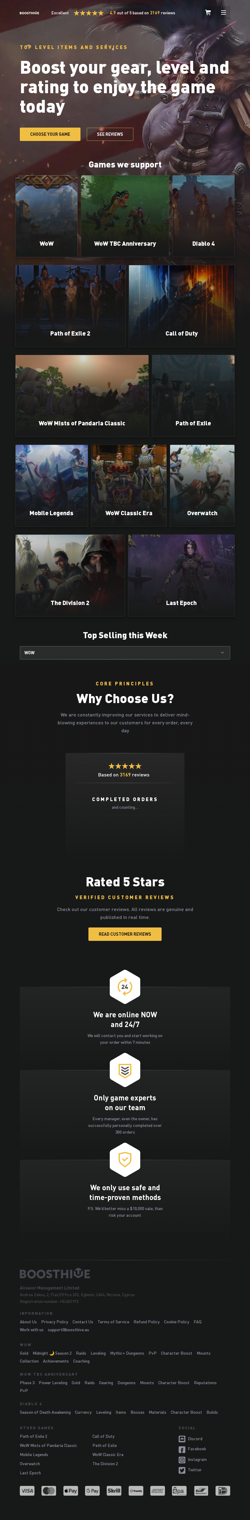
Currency (83, 1412)
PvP (152, 1353)
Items (121, 1412)
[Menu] (223, 12)
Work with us (32, 1329)
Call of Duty (103, 1436)
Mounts (204, 1353)
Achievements (56, 1360)
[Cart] (208, 12)
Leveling (98, 1353)
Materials (157, 1412)
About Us (28, 1321)
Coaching (81, 1360)
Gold (24, 1353)
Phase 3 (27, 1382)
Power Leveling (53, 1382)
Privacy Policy (54, 1321)
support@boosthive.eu (68, 1329)
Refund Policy (147, 1321)
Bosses (137, 1412)
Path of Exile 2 (33, 1436)
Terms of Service (113, 1321)
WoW (29, 652)
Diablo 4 (31, 1403)
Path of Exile (104, 1445)
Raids (81, 1353)
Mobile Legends (34, 1454)
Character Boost (176, 1353)
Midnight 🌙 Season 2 (52, 1353)
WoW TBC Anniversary (49, 1374)
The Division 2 (105, 1463)
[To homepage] (125, 1273)
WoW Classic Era (107, 1454)
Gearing (106, 1382)
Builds (212, 1412)
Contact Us (83, 1321)
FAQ (198, 1321)
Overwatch (30, 1463)
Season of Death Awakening (45, 1412)
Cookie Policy (176, 1321)
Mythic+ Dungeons (127, 1353)
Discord (195, 1438)
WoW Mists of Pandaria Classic (48, 1445)
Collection (29, 1360)
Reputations (205, 1382)
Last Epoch (30, 1472)
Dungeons (126, 1382)
